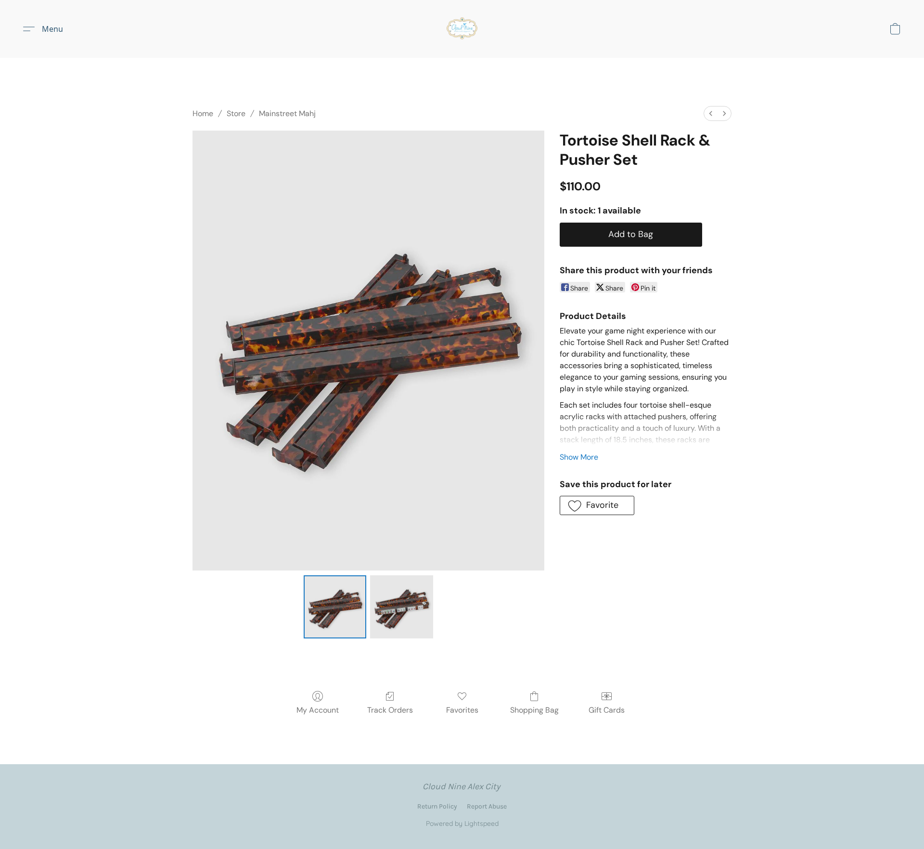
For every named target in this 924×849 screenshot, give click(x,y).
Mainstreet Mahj (287, 113)
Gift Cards (607, 710)
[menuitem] (711, 113)
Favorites (462, 710)
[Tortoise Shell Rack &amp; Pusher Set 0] (335, 606)
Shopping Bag (534, 710)
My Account (317, 710)
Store (236, 113)
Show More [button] (579, 457)
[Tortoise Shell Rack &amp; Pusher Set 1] (401, 606)
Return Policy (437, 806)
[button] (462, 29)
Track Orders (390, 710)
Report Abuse (487, 806)
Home (202, 113)
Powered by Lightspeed (462, 823)
